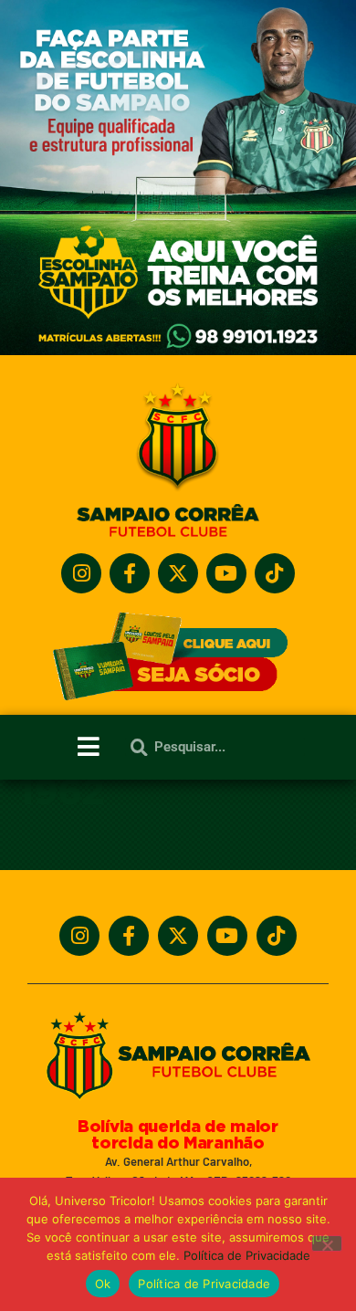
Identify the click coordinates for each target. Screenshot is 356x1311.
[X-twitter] (178, 573)
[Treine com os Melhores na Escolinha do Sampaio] (178, 350)
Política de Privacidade (246, 1255)
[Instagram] (81, 573)
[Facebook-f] (130, 573)
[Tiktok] (275, 573)
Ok (103, 1283)
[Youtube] (226, 573)
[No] (326, 1243)
